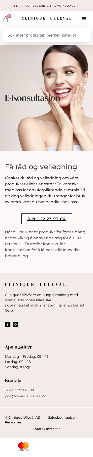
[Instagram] (15, 324)
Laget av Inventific (46, 429)
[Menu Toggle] (84, 18)
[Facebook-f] (7, 324)
